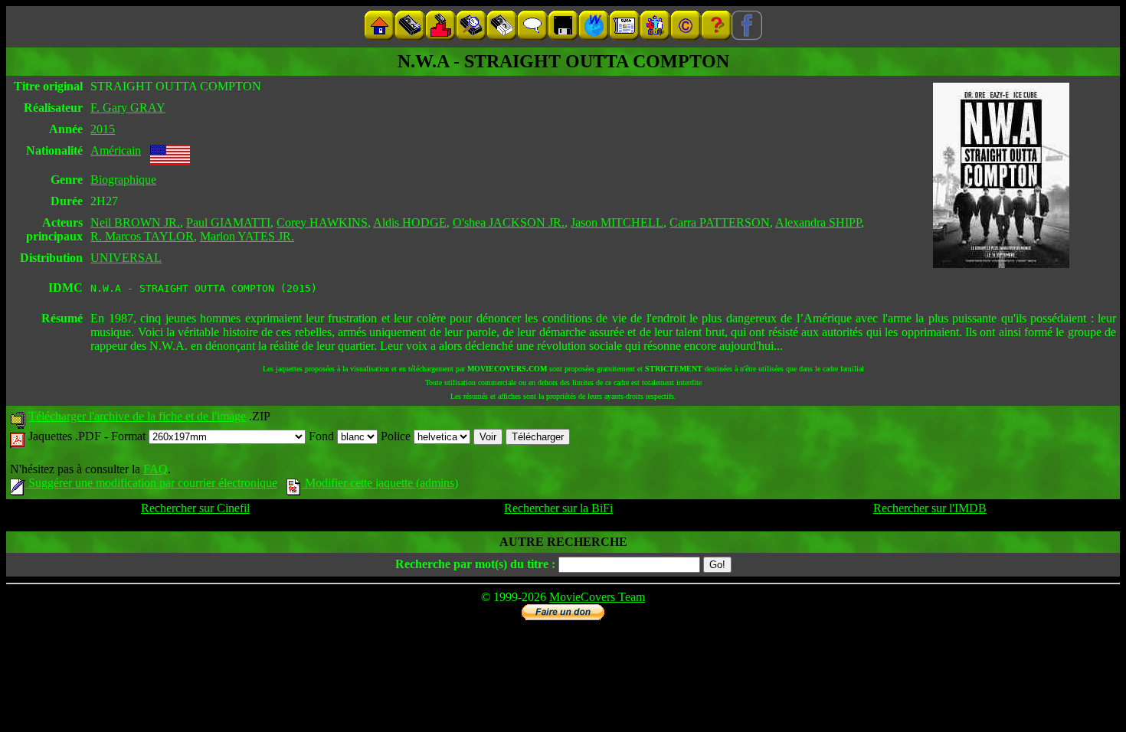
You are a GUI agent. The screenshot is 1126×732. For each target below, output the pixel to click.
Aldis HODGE (410, 222)
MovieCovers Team (597, 596)
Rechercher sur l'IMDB (930, 508)
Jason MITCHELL (617, 222)
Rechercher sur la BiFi (558, 508)
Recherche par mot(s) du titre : (475, 563)
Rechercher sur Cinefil (195, 508)
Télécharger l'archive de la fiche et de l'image (137, 416)
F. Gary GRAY (127, 107)
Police (397, 436)
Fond (323, 436)
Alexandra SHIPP (818, 222)
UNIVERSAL (126, 257)
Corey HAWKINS (322, 222)
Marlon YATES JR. (247, 236)
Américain (115, 150)
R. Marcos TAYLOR (142, 236)
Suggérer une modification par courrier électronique (151, 482)
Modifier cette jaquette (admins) (380, 482)
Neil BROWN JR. (135, 222)
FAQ (155, 468)
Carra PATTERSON (719, 222)
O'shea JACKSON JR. (509, 222)
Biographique (123, 179)
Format (130, 436)
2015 (102, 129)
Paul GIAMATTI (228, 222)
